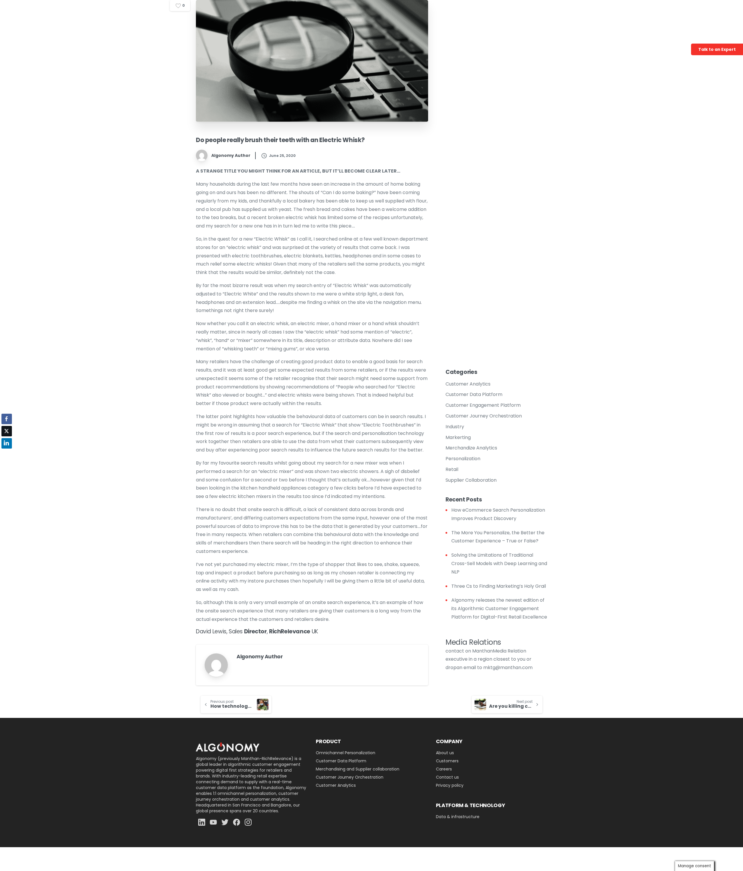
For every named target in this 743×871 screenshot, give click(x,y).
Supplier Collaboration (471, 480)
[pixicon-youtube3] (213, 822)
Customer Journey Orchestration (484, 416)
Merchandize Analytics (471, 448)
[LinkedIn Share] (6, 443)
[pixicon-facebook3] (236, 822)
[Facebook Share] (6, 419)
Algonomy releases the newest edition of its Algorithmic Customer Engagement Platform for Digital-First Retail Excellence (499, 608)
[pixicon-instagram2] (248, 822)
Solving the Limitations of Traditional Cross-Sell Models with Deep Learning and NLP (499, 563)
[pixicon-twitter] (225, 822)
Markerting (458, 437)
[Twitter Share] (6, 431)
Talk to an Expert (717, 49)
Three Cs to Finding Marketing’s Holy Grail (498, 586)
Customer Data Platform (474, 394)
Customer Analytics (468, 384)
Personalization (463, 458)
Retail (452, 469)
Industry (455, 426)
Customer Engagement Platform (483, 405)
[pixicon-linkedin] (202, 822)
